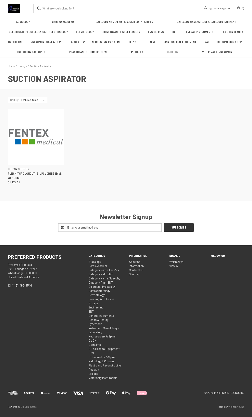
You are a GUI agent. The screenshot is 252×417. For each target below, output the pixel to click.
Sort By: (14, 99)
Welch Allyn (176, 261)
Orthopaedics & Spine (230, 42)
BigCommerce (29, 407)
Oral (206, 42)
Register (225, 8)
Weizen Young (236, 407)
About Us (134, 261)
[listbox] (33, 100)
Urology (172, 52)
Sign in (212, 8)
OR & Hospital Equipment (179, 42)
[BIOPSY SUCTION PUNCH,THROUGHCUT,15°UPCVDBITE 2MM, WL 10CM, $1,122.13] (36, 137)
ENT (174, 32)
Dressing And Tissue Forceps (121, 32)
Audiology (23, 21)
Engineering (156, 32)
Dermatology (85, 32)
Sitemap (134, 274)
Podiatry (137, 52)
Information (136, 266)
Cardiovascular (63, 21)
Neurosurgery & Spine (106, 42)
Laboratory (77, 42)
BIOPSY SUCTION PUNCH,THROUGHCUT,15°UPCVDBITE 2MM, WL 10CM (35, 173)
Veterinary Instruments (218, 52)
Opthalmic (150, 42)
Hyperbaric (15, 42)
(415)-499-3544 (22, 285)
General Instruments (198, 32)
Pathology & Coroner (31, 52)
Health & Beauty (232, 32)
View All (174, 266)
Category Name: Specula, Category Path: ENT (206, 21)
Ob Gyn (132, 42)
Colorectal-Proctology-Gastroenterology (38, 32)
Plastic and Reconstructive (88, 52)
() (242, 8)
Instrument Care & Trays (46, 42)
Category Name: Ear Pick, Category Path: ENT (125, 21)
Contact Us (136, 270)
